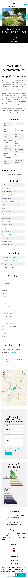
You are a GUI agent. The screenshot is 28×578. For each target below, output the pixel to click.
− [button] (3, 374)
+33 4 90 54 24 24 (14, 522)
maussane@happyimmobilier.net (14, 524)
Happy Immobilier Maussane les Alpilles (14, 515)
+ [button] (3, 372)
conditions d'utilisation (10, 576)
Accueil (3, 48)
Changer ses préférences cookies (11, 571)
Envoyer (8, 453)
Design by (25, 571)
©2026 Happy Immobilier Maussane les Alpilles (14, 567)
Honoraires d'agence (19, 569)
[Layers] (24, 372)
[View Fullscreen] (3, 378)
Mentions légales (8, 569)
